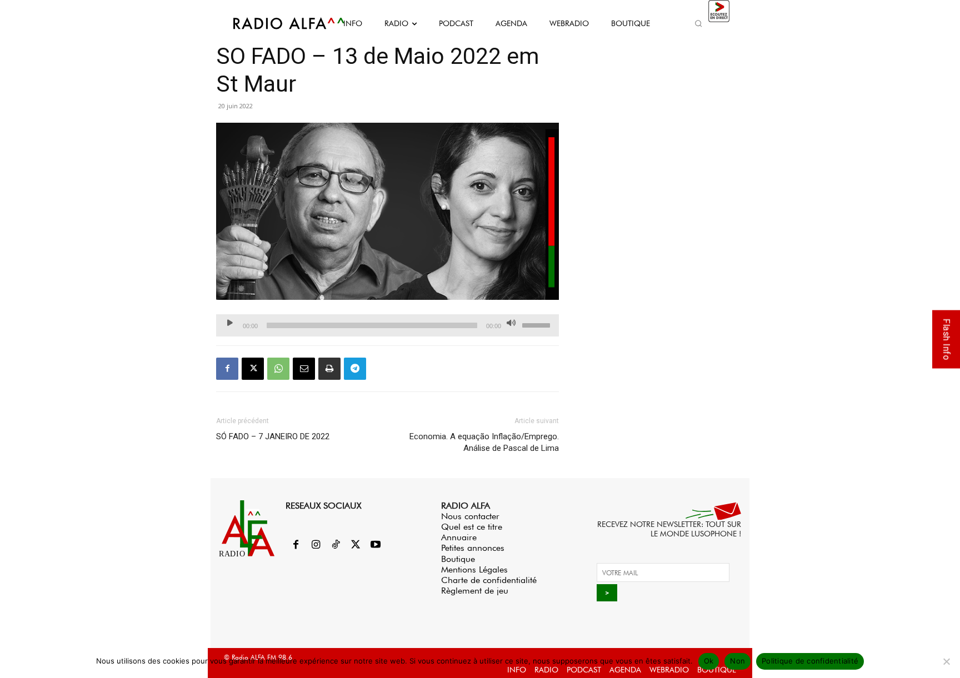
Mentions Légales (474, 569)
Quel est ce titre (471, 526)
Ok (709, 660)
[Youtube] (376, 545)
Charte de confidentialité (489, 580)
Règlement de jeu (474, 590)
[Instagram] (316, 545)
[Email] (304, 369)
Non (737, 660)
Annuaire (459, 537)
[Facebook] (227, 369)
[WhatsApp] (278, 369)
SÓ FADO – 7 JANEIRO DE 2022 (272, 436)
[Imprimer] (329, 369)
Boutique (458, 559)
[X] (253, 369)
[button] (698, 23)
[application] (387, 325)
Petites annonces (472, 548)
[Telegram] (355, 369)
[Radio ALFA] (276, 23)
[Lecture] (230, 322)
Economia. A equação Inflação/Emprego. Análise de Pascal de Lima (484, 442)
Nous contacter (470, 516)
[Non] (946, 661)
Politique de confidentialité (810, 660)
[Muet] (511, 322)
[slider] (537, 324)
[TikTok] (336, 545)
